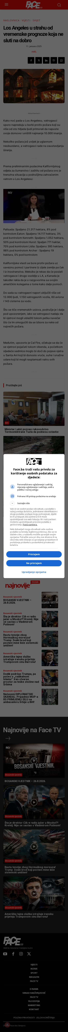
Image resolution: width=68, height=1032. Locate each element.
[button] (34, 503)
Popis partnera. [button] (30, 524)
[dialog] (34, 516)
